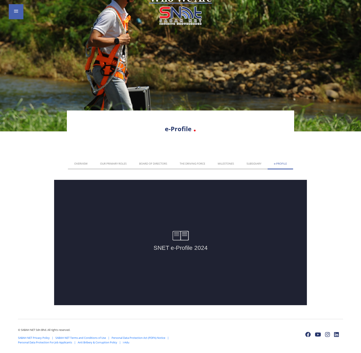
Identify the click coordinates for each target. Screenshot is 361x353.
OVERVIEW (81, 163)
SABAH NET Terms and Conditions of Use (80, 338)
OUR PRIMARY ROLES (113, 163)
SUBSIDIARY (254, 163)
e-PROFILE (280, 163)
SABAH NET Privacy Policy (34, 338)
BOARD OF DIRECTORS (153, 163)
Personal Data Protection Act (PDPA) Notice (138, 338)
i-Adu (126, 342)
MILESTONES (226, 163)
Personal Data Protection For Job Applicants (45, 342)
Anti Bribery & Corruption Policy (97, 342)
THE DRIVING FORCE (192, 163)
